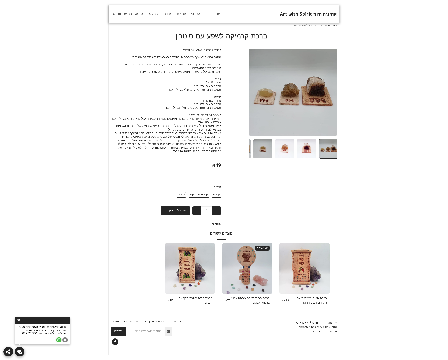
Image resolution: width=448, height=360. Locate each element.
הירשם (118, 331)
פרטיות (316, 331)
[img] (304, 268)
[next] (255, 92)
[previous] (331, 92)
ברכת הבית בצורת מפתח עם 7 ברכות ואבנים (250, 300)
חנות (327, 26)
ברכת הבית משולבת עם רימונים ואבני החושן (312, 300)
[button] (142, 14)
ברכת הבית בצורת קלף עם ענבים (195, 300)
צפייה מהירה (304, 292)
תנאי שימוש (331, 331)
